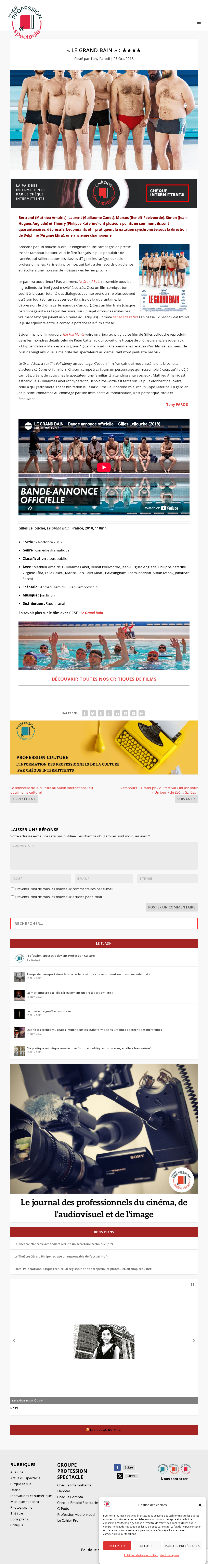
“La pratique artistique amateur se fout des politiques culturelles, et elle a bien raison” (89, 1048)
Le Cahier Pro (67, 1520)
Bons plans (104, 1232)
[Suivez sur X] (120, 1476)
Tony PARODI (178, 404)
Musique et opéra (24, 1501)
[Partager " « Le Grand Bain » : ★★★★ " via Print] (142, 713)
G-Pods (63, 1508)
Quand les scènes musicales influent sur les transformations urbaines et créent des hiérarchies (94, 1030)
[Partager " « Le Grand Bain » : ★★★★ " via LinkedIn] (117, 713)
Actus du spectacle (25, 1478)
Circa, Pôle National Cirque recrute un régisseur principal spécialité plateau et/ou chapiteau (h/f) (83, 1269)
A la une (17, 1472)
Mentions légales (169, 1555)
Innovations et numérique (31, 1495)
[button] (200, 1505)
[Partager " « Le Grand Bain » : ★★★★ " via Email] (133, 713)
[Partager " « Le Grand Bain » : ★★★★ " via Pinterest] (109, 713)
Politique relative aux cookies (141, 1555)
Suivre (129, 1467)
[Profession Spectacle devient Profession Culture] (19, 958)
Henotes (63, 1491)
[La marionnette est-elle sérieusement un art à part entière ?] (19, 995)
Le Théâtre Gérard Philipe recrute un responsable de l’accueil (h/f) (60, 1256)
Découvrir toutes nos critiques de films (104, 679)
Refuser (146, 1546)
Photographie (21, 1507)
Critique (17, 1525)
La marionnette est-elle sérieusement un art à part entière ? (70, 993)
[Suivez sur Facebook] (117, 1467)
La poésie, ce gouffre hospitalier (49, 1011)
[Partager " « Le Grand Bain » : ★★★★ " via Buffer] (125, 713)
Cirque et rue (20, 1484)
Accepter (117, 1546)
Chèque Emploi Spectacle (77, 1502)
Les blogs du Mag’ (106, 1430)
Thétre (17, 1513)
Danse (15, 1489)
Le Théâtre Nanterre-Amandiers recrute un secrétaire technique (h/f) (63, 1244)
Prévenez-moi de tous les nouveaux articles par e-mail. (59, 896)
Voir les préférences (182, 1546)
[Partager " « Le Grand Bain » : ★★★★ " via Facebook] (85, 713)
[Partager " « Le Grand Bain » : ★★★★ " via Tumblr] (101, 713)
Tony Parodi (100, 58)
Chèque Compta (70, 1497)
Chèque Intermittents (74, 1485)
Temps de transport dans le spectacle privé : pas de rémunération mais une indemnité (88, 974)
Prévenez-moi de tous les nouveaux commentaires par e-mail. (64, 888)
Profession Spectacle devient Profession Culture (61, 956)
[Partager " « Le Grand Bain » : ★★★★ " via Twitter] (93, 713)
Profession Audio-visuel (76, 1514)
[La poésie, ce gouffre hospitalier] (19, 1014)
